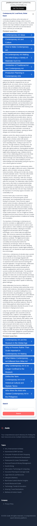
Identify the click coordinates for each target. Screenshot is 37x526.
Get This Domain (18, 8)
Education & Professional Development (17, 457)
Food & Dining (9, 466)
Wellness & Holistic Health (13, 492)
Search (18, 413)
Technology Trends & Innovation (15, 486)
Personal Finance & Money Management (18, 463)
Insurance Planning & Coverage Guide (17, 472)
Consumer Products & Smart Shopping (17, 454)
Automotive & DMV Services (14, 452)
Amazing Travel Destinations (14, 489)
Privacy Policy (9, 504)
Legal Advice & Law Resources (14, 475)
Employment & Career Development (16, 460)
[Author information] (33, 14)
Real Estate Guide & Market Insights (16, 480)
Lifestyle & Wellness (11, 478)
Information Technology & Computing (17, 469)
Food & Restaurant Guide (13, 483)
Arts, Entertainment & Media (14, 449)
